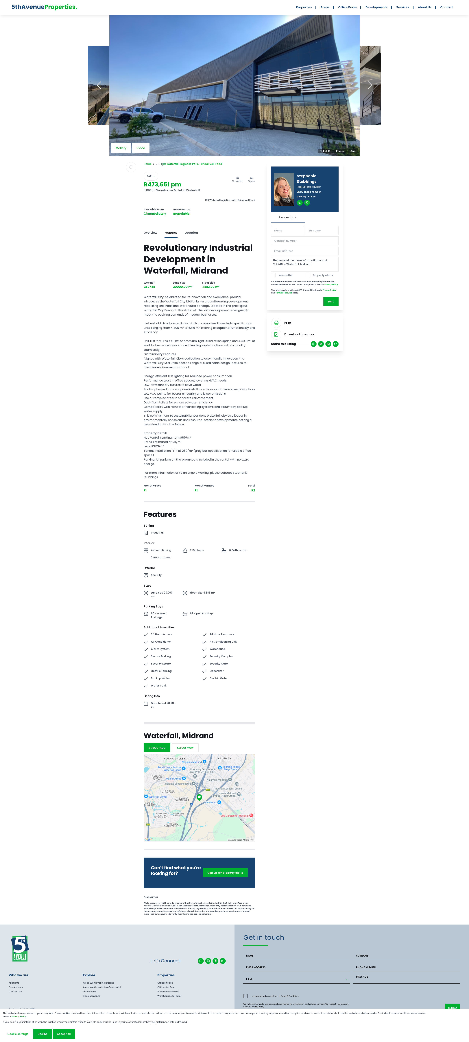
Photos (340, 151)
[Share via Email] (336, 344)
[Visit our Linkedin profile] (208, 961)
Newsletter (285, 275)
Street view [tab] (185, 748)
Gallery (121, 148)
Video (140, 148)
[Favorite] (131, 167)
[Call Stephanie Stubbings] (300, 203)
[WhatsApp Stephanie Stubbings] (307, 203)
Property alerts (323, 275)
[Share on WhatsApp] (328, 344)
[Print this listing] (276, 323)
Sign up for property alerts (225, 873)
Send (331, 301)
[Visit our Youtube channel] (223, 961)
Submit (452, 1008)
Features (171, 233)
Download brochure (299, 334)
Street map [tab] (157, 748)
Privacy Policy (331, 284)
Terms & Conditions (290, 996)
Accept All (64, 1034)
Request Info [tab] (288, 217)
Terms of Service (283, 292)
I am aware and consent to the (275, 996)
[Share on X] (321, 344)
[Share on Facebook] (314, 344)
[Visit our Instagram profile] (215, 961)
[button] (99, 85)
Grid (352, 151)
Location (191, 233)
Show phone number (309, 191)
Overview (150, 233)
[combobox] (296, 979)
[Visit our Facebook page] (201, 961)
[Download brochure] (276, 334)
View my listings (306, 196)
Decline (42, 1034)
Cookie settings (17, 1034)
